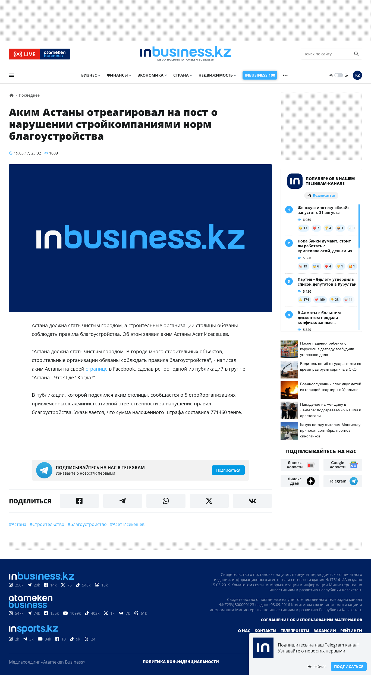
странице (97, 368)
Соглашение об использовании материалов (311, 619)
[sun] (331, 75)
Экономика (151, 75)
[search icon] (356, 54)
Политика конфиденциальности (181, 661)
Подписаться (348, 666)
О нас (244, 630)
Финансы (117, 75)
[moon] (346, 75)
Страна (181, 75)
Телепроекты (295, 630)
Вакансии (324, 630)
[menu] (11, 75)
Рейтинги (351, 630)
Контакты (265, 630)
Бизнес (89, 75)
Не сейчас (316, 666)
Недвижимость (216, 75)
